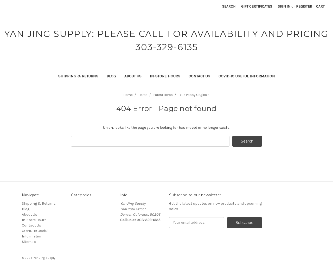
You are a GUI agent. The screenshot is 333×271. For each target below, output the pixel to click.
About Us (133, 76)
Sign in (284, 6)
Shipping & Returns (78, 76)
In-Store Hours (165, 76)
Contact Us (199, 76)
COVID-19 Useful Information (247, 76)
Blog (111, 76)
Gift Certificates (256, 6)
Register (304, 6)
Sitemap (29, 242)
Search (228, 6)
